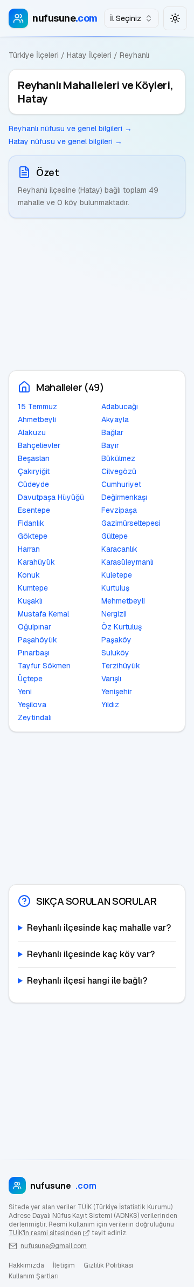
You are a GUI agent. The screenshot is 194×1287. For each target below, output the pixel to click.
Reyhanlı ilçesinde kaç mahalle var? (99, 927)
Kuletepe (116, 575)
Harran (29, 549)
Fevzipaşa (119, 510)
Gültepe (114, 536)
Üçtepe (30, 678)
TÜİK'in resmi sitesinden (45, 1233)
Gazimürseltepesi (131, 523)
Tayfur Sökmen (44, 665)
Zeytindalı (35, 717)
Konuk (29, 575)
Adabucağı (119, 406)
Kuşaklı (30, 601)
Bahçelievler (39, 445)
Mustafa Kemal (43, 614)
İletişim (64, 1265)
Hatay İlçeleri (89, 55)
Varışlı (111, 678)
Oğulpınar (34, 627)
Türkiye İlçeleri (34, 55)
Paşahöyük (37, 640)
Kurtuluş (115, 588)
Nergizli (114, 614)
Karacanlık (119, 549)
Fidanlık (31, 523)
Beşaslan (34, 458)
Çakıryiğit (34, 471)
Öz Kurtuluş (121, 627)
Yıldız (110, 704)
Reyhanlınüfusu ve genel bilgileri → (70, 128)
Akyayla (115, 419)
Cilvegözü (118, 471)
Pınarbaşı (34, 653)
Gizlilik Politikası (108, 1265)
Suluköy (115, 653)
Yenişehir (116, 691)
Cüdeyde (33, 484)
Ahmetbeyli (37, 419)
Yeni (25, 691)
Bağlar (112, 432)
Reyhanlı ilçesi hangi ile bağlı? (87, 980)
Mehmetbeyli (123, 601)
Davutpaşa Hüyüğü (51, 497)
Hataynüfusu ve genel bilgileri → (65, 141)
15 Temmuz (37, 406)
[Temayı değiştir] (175, 18)
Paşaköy (116, 640)
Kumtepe (33, 588)
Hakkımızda (26, 1265)
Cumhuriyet (121, 484)
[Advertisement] (97, 294)
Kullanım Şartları (34, 1276)
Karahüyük (36, 562)
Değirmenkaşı (124, 497)
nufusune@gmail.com (53, 1246)
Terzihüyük (120, 665)
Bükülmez (118, 458)
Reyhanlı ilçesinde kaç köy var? (91, 954)
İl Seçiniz (125, 18)
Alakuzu (32, 432)
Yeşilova (32, 704)
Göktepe (32, 536)
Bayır (110, 445)
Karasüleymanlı (127, 562)
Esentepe (34, 510)
